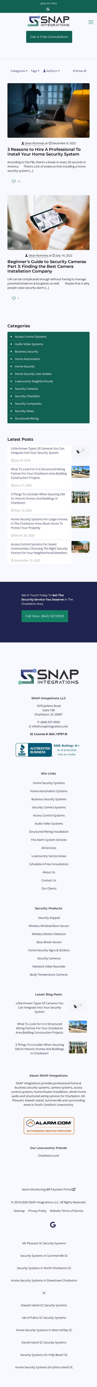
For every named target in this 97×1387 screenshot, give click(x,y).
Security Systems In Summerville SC (44, 1256)
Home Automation (27, 359)
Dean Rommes (34, 143)
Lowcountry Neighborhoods (34, 381)
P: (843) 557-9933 (48, 722)
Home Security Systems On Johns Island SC (44, 1367)
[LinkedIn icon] (28, 1224)
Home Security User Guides (33, 374)
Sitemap (19, 1211)
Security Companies (28, 403)
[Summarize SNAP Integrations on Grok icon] (77, 1224)
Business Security (26, 351)
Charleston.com (48, 1155)
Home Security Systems (49, 783)
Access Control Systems (30, 337)
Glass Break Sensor (49, 942)
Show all (80, 71)
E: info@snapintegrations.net (48, 726)
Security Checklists (27, 396)
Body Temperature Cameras (49, 974)
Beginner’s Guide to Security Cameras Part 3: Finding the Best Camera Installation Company (46, 266)
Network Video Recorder (48, 966)
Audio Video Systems (29, 344)
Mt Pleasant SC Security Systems (44, 1243)
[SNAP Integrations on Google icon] (48, 9)
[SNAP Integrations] (48, 20)
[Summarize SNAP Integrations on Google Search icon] (48, 1231)
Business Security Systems (49, 799)
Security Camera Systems (49, 807)
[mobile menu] (91, 22)
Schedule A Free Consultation (49, 864)
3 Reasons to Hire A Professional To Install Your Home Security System (44, 152)
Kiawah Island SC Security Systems (44, 1305)
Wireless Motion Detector (49, 934)
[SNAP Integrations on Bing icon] (66, 1224)
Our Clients (49, 888)
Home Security (25, 366)
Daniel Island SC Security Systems (44, 1342)
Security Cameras (26, 389)
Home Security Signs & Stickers (48, 950)
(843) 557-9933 (49, 3)
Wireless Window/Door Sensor (49, 926)
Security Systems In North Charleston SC (44, 1268)
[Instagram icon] (39, 1224)
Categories (18, 71)
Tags (34, 71)
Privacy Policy (37, 1211)
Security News (24, 411)
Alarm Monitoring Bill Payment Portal (47, 1189)
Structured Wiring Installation (49, 832)
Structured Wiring (27, 418)
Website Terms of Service (66, 1211)
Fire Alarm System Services (49, 840)
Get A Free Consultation (49, 37)
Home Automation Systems (48, 791)
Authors (51, 71)
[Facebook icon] (18, 1224)
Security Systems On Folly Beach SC (44, 1355)
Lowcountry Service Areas (49, 856)
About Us (49, 872)
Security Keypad (49, 918)
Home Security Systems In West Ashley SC (44, 1330)
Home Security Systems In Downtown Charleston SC (44, 1286)
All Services (49, 848)
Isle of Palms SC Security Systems (44, 1318)
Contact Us (49, 880)
